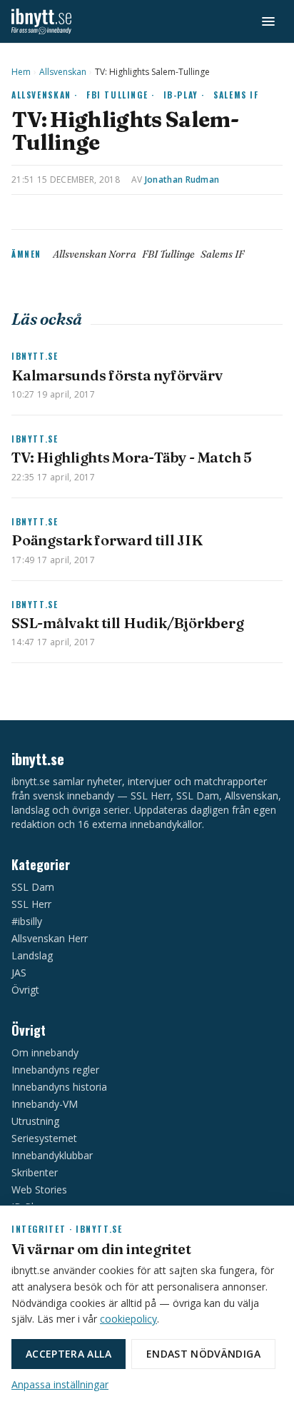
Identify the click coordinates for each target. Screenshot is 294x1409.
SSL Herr (31, 904)
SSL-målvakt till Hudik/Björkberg (127, 623)
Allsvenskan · (44, 94)
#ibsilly (26, 921)
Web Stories (39, 1189)
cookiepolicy (128, 1318)
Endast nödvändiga (203, 1353)
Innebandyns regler (55, 1069)
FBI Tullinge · (120, 94)
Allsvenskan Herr (49, 938)
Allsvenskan (62, 72)
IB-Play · (184, 94)
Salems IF (236, 94)
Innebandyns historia (59, 1087)
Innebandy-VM (44, 1104)
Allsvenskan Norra (94, 254)
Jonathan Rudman (182, 179)
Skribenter (34, 1172)
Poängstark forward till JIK (107, 540)
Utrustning (35, 1121)
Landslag (32, 955)
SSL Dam (32, 887)
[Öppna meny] (268, 21)
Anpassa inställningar (59, 1384)
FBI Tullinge (168, 254)
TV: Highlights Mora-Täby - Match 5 (131, 457)
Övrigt (25, 989)
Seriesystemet (44, 1138)
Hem (21, 72)
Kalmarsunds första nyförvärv (116, 375)
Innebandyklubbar (52, 1155)
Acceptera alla (68, 1353)
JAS (18, 972)
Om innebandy (44, 1052)
